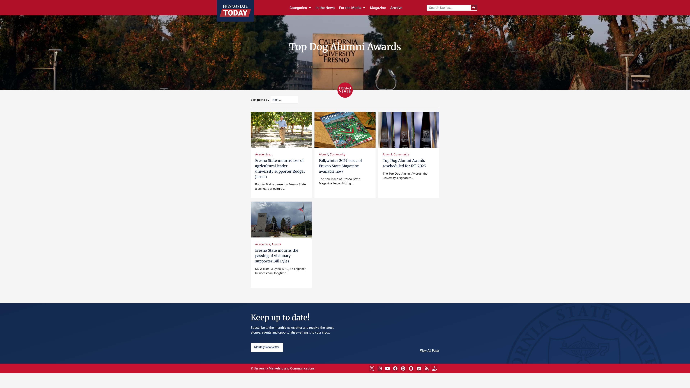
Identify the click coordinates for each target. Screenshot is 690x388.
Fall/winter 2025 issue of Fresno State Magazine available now (340, 166)
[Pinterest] (403, 368)
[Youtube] (388, 368)
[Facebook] (395, 368)
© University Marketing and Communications (283, 368)
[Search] (474, 7)
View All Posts (429, 350)
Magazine (378, 8)
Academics (262, 244)
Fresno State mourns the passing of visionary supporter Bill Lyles (276, 255)
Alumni (323, 154)
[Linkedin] (419, 368)
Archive (396, 8)
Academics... (263, 154)
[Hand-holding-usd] (434, 368)
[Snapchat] (411, 368)
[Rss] (427, 368)
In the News (325, 8)
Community (337, 154)
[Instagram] (380, 368)
